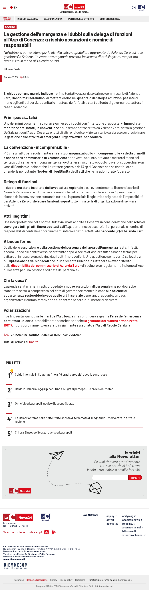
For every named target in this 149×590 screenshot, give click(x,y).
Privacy (53, 580)
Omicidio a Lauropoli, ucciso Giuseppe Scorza (44, 403)
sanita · (35, 334)
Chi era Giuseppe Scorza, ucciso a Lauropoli (43, 432)
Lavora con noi (125, 580)
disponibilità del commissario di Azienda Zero (45, 265)
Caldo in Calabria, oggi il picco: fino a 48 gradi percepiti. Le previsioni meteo (64, 389)
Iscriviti (135, 478)
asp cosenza (72, 334)
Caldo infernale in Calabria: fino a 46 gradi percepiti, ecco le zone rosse (61, 374)
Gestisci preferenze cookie (103, 579)
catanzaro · (19, 334)
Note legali (80, 580)
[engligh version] (12, 7)
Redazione (19, 580)
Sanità (33, 342)
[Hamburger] (4, 7)
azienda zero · (51, 334)
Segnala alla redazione (37, 580)
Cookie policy (66, 580)
